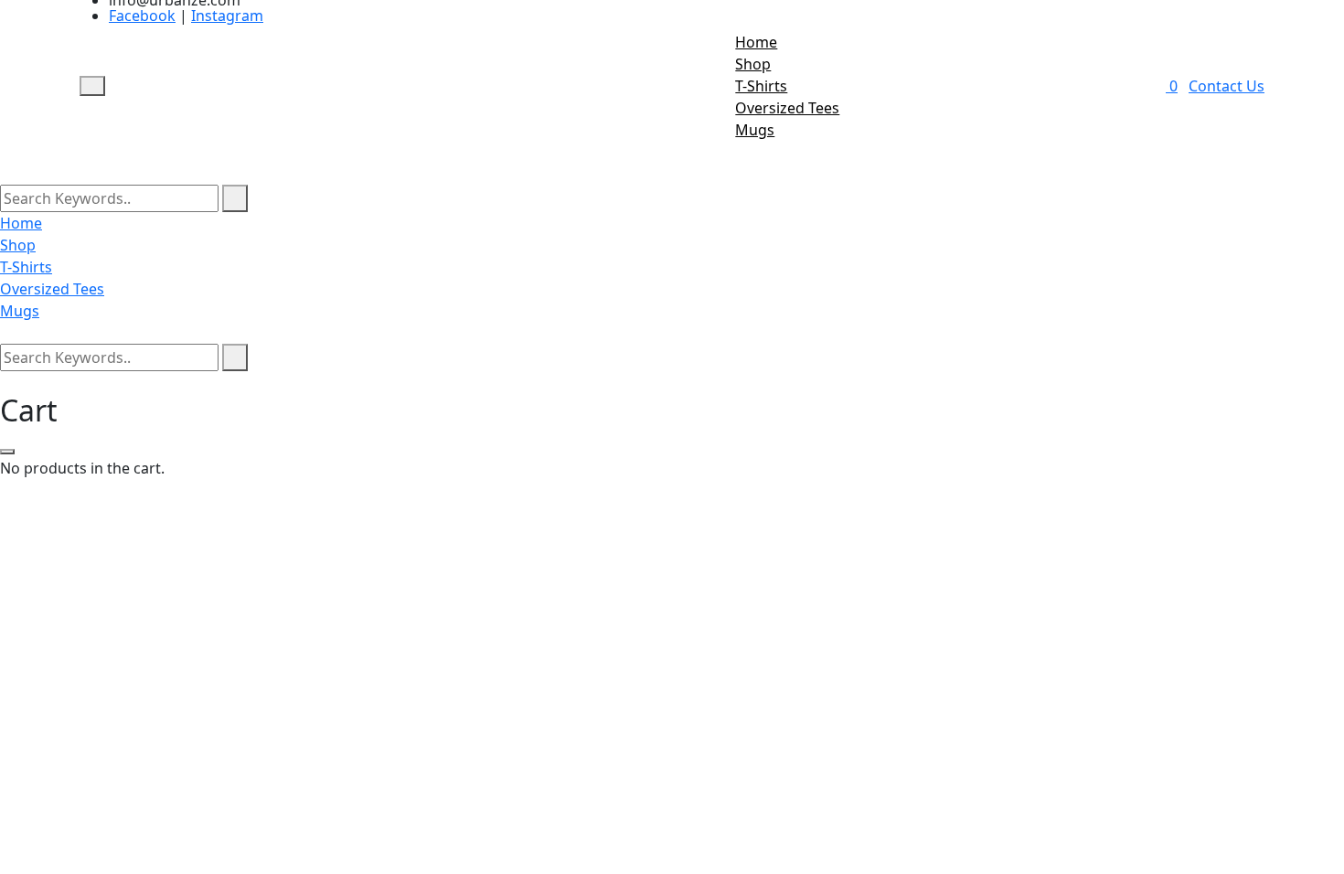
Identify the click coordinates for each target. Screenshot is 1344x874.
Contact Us (1226, 86)
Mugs (754, 130)
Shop (753, 64)
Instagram (227, 15)
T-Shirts (761, 86)
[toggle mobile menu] (92, 86)
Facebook (142, 15)
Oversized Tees (787, 108)
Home (756, 42)
